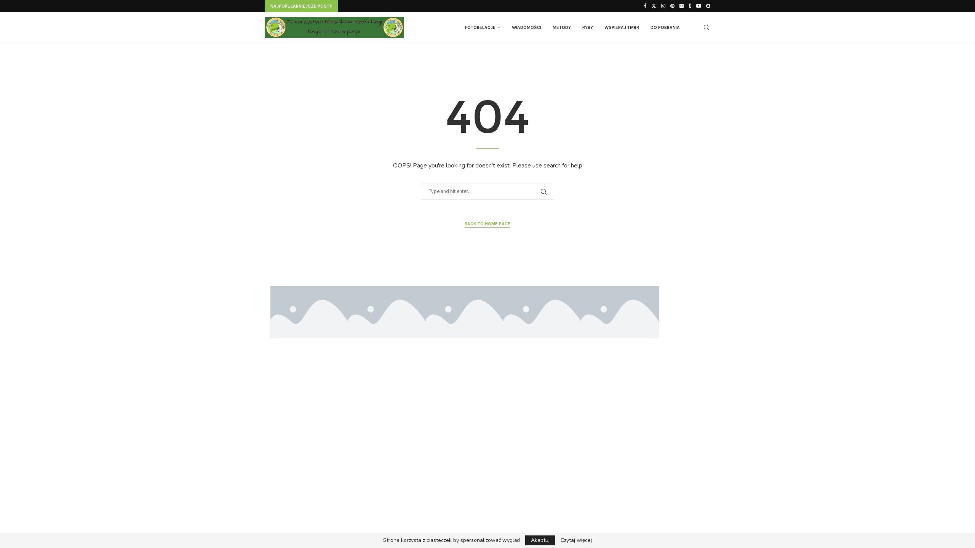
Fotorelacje (480, 27)
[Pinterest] (672, 6)
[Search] (706, 27)
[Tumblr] (690, 6)
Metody (562, 27)
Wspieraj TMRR (621, 27)
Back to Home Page (487, 223)
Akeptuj (540, 540)
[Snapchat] (708, 6)
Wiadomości (526, 27)
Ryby (587, 27)
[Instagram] (663, 6)
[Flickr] (681, 6)
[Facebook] (645, 6)
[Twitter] (653, 6)
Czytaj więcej (576, 540)
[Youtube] (698, 6)
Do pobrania (665, 27)
